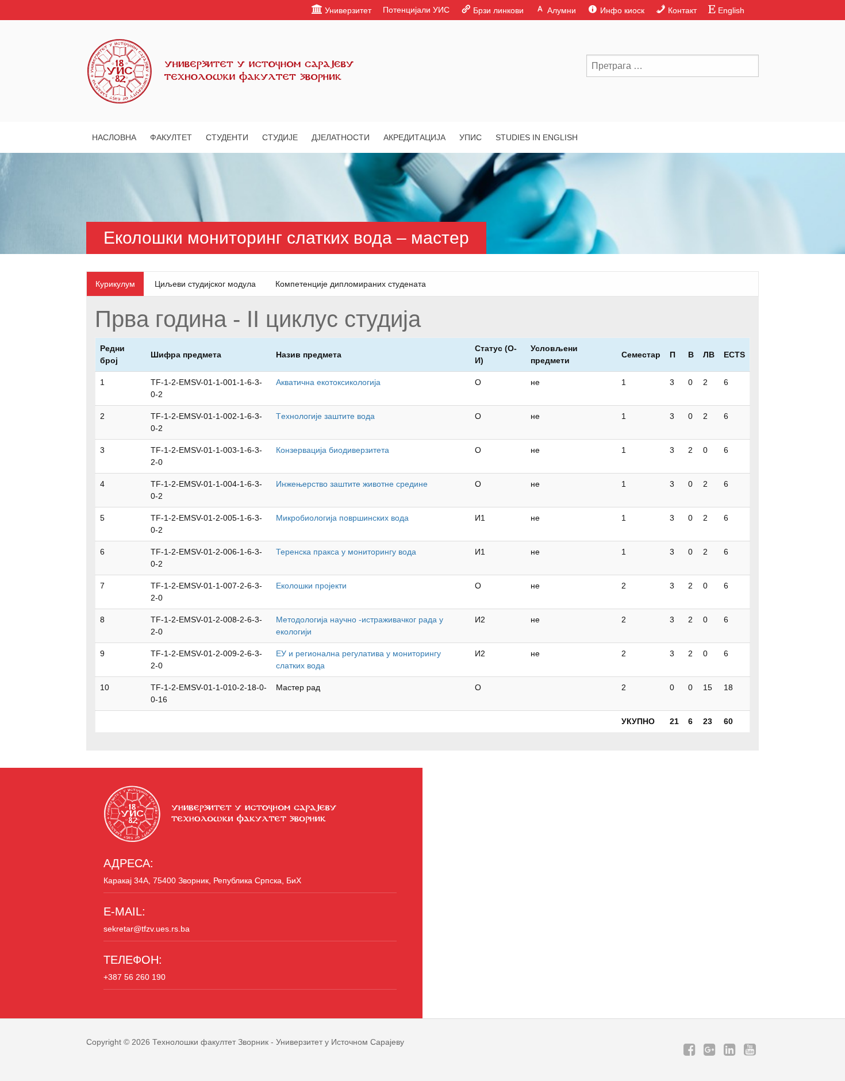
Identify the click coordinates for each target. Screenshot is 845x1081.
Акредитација (414, 137)
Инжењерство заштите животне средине (352, 483)
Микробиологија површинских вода (342, 517)
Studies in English (537, 137)
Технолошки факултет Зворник (210, 1042)
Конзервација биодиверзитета (332, 450)
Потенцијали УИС (416, 9)
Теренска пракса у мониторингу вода (346, 551)
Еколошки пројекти (311, 585)
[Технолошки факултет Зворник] (221, 68)
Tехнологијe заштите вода (325, 416)
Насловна (114, 137)
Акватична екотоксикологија (328, 382)
